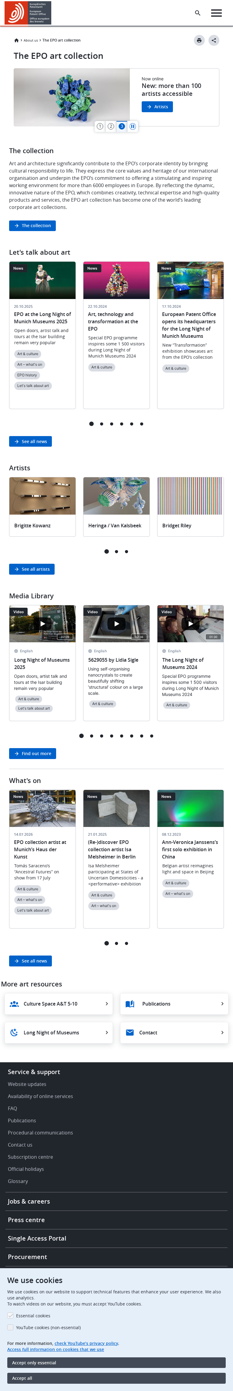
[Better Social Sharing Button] (213, 40)
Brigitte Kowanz (32, 525)
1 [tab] (91, 423)
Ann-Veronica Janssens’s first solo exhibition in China (190, 849)
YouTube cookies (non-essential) (48, 1327)
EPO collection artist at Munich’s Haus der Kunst (40, 849)
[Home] (28, 13)
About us (31, 40)
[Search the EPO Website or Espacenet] (197, 13)
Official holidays (26, 1169)
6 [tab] (141, 423)
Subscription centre (30, 1157)
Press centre (26, 1220)
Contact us (20, 1144)
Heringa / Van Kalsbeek (114, 525)
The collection (36, 225)
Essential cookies (33, 1316)
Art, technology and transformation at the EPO (113, 321)
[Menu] (216, 13)
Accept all (22, 1378)
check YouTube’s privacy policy (86, 1343)
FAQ (12, 1108)
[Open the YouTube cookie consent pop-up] (42, 624)
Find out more (36, 753)
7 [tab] (141, 735)
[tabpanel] (116, 97)
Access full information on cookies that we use (55, 1349)
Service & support (34, 1072)
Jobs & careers (29, 1201)
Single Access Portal (37, 1238)
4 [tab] (121, 423)
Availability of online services (40, 1096)
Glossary (18, 1181)
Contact (148, 1032)
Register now (167, 100)
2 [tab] (101, 423)
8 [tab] (151, 735)
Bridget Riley (176, 525)
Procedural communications (40, 1132)
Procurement (27, 1257)
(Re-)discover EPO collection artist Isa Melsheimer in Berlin (112, 849)
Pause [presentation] (132, 126)
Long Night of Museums (51, 1032)
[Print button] (199, 40)
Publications (156, 1003)
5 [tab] (131, 423)
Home (16, 40)
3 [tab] (111, 423)
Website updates (27, 1084)
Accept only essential (34, 1363)
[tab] (100, 126)
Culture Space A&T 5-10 (50, 1003)
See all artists (36, 569)
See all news (34, 441)
